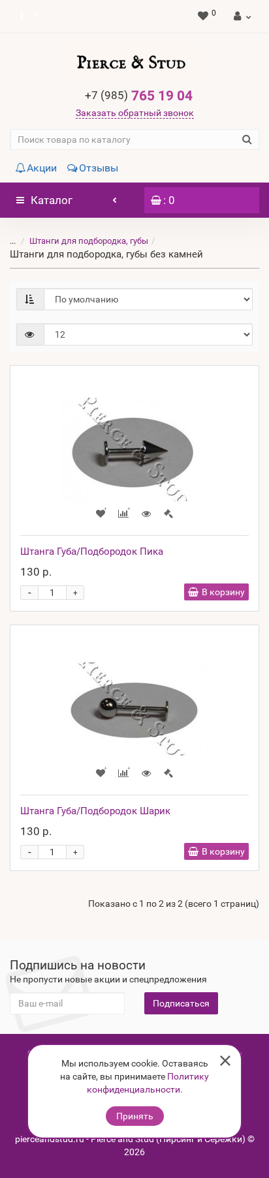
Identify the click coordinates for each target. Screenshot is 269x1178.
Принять (134, 1116)
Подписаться (181, 1003)
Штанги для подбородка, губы (88, 241)
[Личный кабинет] (241, 16)
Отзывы (98, 168)
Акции (42, 168)
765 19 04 (139, 96)
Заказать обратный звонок (135, 113)
